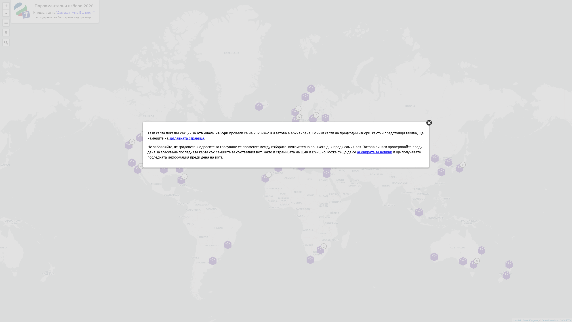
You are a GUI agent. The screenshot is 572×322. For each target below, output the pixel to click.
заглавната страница (186, 138)
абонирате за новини (374, 152)
